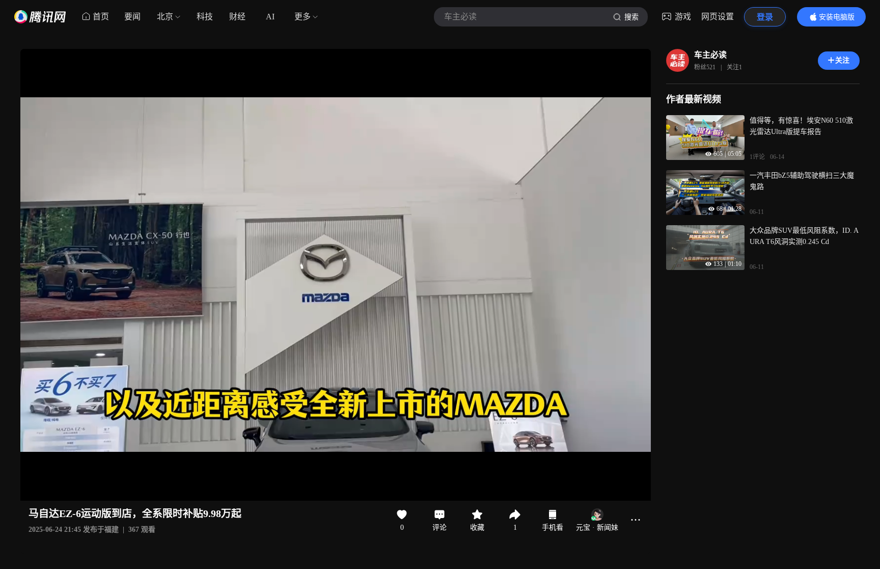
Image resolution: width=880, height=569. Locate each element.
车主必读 (710, 54)
